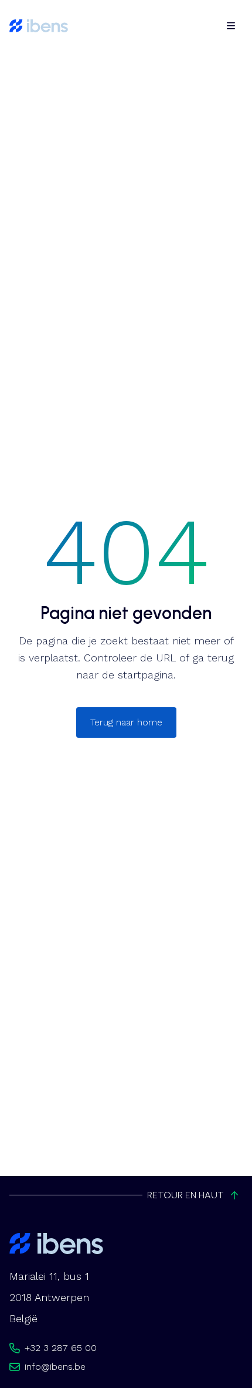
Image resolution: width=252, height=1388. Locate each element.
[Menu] (231, 26)
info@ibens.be (55, 1366)
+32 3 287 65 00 (61, 1347)
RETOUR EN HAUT (185, 1195)
